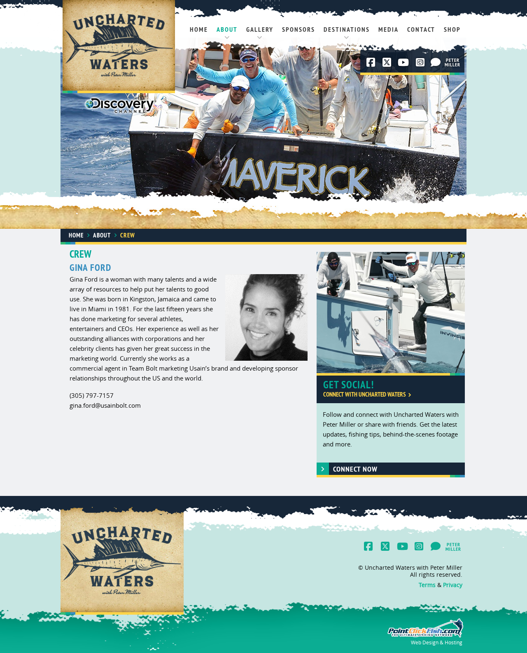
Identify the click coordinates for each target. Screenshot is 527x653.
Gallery (259, 29)
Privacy (452, 585)
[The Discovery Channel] (119, 107)
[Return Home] (119, 47)
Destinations (347, 29)
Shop (452, 29)
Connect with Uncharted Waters (364, 394)
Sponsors (298, 29)
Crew (127, 235)
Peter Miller (454, 63)
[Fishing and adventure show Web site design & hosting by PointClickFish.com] (424, 635)
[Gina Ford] (266, 318)
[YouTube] (403, 62)
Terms (427, 585)
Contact (421, 29)
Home (199, 29)
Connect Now (355, 469)
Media (388, 29)
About (227, 29)
